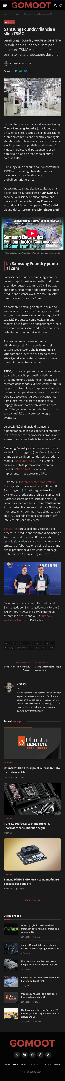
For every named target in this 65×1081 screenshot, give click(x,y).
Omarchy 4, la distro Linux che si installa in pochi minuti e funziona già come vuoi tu (40, 929)
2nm (7, 643)
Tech (15, 1064)
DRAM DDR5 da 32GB (26, 461)
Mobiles (25, 1064)
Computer (9, 22)
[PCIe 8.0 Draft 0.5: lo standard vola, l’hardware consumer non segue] (32, 799)
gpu (46, 643)
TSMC (51, 647)
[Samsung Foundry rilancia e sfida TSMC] (32, 115)
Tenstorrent (11, 529)
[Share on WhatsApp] (20, 71)
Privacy (47, 1064)
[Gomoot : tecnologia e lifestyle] (31, 5)
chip (28, 643)
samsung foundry (24, 647)
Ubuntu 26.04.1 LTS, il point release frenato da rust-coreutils (39, 995)
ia (52, 643)
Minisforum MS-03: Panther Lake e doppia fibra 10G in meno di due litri (39, 963)
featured (37, 643)
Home (7, 1064)
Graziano (14, 63)
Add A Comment (32, 900)
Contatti (36, 1064)
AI (21, 643)
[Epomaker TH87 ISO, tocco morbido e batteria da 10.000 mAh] (11, 981)
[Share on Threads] (30, 71)
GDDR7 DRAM (21, 469)
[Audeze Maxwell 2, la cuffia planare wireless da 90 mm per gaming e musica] (11, 948)
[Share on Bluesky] (25, 71)
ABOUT (57, 1064)
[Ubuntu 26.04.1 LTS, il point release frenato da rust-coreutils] (32, 743)
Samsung (9, 647)
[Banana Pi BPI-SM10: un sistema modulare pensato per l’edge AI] (32, 854)
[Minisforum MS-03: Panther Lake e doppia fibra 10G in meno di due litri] (11, 965)
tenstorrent (41, 647)
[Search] (55, 5)
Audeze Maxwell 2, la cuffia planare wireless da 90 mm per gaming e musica (41, 946)
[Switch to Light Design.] (60, 5)
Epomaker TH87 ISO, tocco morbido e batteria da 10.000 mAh (40, 979)
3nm (15, 643)
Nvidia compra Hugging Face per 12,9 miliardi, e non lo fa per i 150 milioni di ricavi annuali (40, 1013)
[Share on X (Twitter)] (15, 71)
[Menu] (5, 5)
